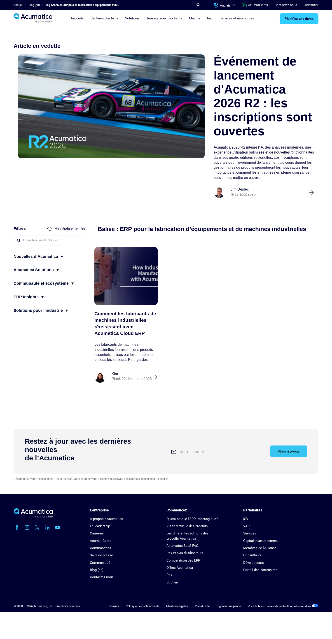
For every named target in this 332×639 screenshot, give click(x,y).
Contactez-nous (286, 5)
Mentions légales (177, 606)
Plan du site (202, 606)
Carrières (97, 533)
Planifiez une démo (299, 19)
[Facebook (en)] (17, 527)
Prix (210, 18)
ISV (245, 519)
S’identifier (311, 5)
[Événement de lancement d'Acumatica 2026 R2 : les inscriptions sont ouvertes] (111, 106)
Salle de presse (101, 555)
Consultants (252, 555)
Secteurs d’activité (104, 18)
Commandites (100, 548)
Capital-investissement (260, 541)
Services (249, 533)
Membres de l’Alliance (259, 548)
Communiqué (100, 563)
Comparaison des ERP (183, 560)
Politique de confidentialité (142, 606)
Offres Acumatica (179, 568)
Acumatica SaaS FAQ (182, 546)
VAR (246, 526)
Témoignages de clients (164, 18)
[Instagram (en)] (27, 527)
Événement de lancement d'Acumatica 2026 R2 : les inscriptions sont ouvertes (263, 96)
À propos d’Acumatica (106, 519)
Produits (77, 18)
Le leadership (100, 526)
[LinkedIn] (47, 527)
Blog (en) (96, 570)
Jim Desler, (240, 189)
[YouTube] (57, 527)
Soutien (172, 582)
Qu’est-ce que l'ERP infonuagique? (192, 519)
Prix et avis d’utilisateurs (184, 553)
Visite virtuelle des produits (187, 526)
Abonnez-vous (288, 451)
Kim (115, 374)
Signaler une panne (229, 606)
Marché (194, 18)
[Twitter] (37, 527)
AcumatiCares (258, 5)
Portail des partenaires (260, 570)
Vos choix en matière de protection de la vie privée (280, 606)
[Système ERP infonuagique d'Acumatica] (33, 516)
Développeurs (253, 563)
